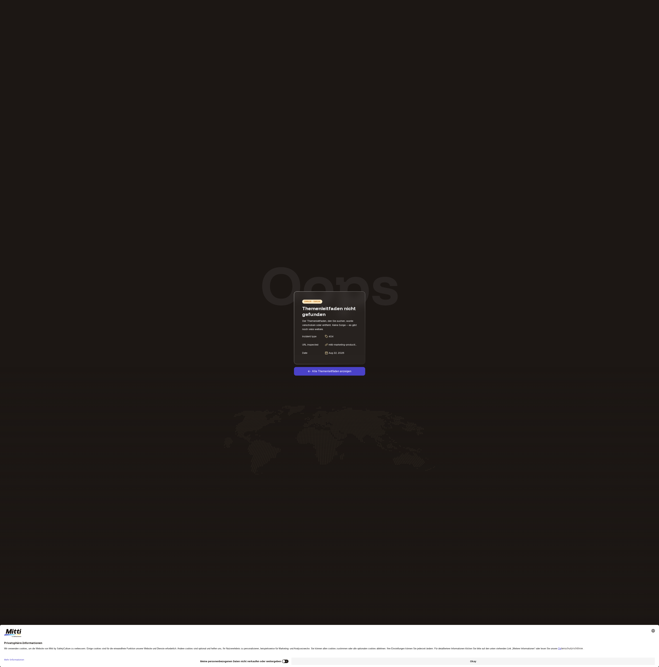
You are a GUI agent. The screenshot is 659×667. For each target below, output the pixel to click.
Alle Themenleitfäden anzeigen (331, 371)
